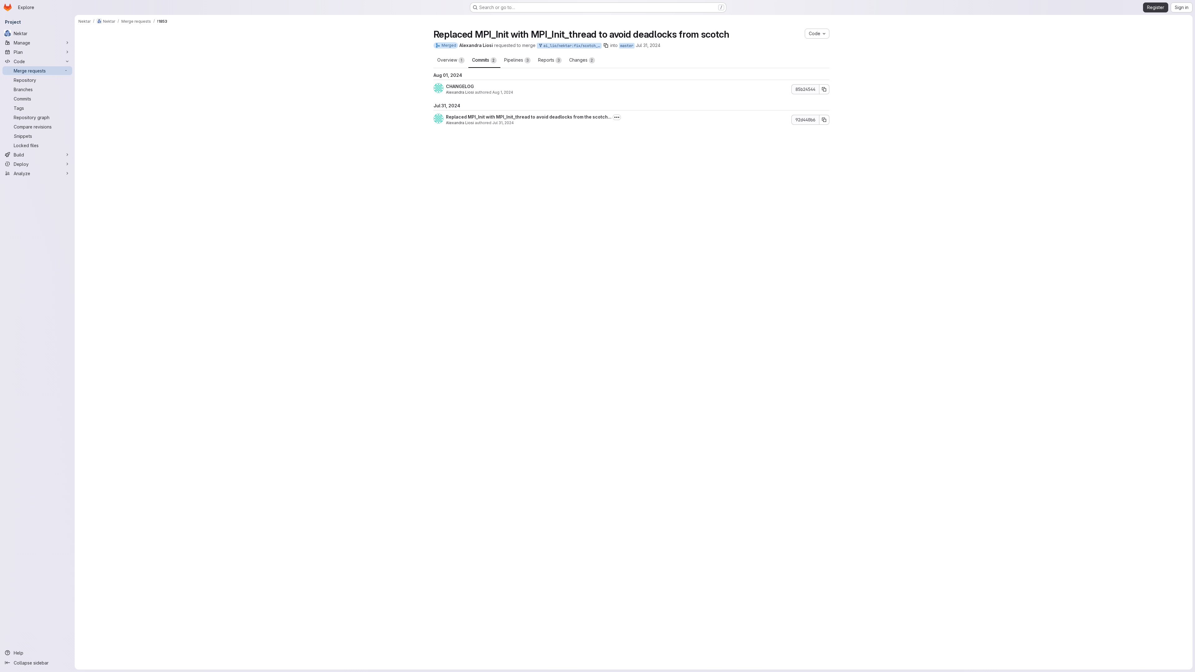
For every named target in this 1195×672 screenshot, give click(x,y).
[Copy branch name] (606, 45)
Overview (449, 60)
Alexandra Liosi (460, 92)
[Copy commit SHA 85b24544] (824, 89)
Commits (483, 60)
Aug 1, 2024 (502, 92)
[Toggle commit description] (617, 117)
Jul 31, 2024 (648, 45)
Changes (581, 60)
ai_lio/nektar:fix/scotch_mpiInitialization (571, 45)
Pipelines (516, 60)
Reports (549, 60)
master (626, 45)
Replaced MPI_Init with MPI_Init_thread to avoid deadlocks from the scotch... (529, 116)
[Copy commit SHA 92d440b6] (824, 120)
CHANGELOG (460, 86)
